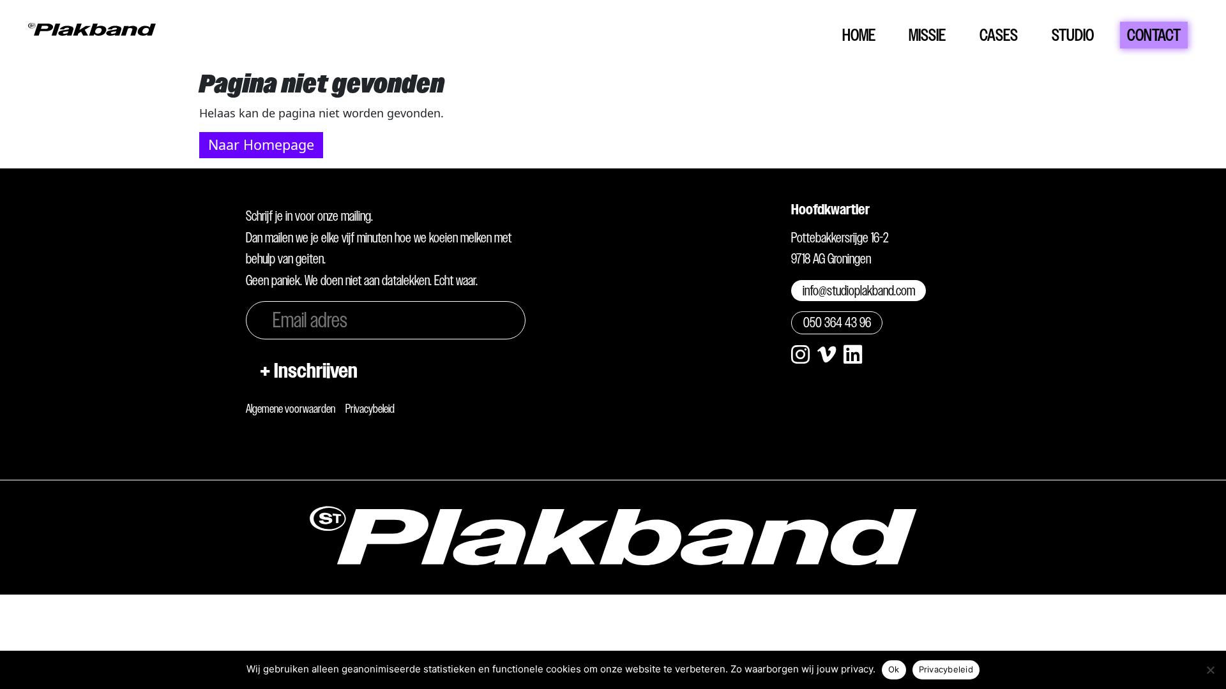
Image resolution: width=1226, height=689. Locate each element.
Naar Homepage (261, 144)
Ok (894, 669)
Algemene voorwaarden (290, 408)
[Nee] (1210, 669)
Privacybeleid (370, 408)
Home (858, 35)
